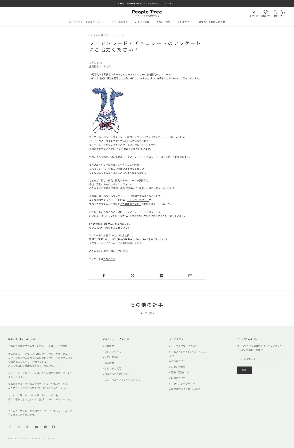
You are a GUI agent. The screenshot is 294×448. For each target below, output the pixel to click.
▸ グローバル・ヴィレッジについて (121, 379)
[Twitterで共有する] (132, 275)
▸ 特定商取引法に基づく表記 (184, 389)
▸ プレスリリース (112, 351)
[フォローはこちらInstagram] (27, 427)
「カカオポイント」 (130, 204)
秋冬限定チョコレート (158, 74)
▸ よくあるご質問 (112, 368)
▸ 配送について (177, 378)
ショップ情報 (142, 21)
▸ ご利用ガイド (177, 361)
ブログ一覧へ (147, 313)
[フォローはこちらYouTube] (36, 427)
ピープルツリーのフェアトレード (87, 21)
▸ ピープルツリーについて (183, 346)
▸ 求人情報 (108, 362)
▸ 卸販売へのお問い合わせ (117, 374)
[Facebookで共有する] (103, 275)
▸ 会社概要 (108, 346)
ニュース (120, 35)
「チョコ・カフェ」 (138, 200)
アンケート (169, 156)
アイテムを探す (119, 21)
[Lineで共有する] (161, 275)
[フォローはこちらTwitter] (18, 427)
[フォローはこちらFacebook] (10, 427)
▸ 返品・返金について (181, 372)
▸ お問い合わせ (177, 366)
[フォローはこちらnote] (54, 427)
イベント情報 (163, 21)
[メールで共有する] (190, 275)
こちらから (109, 259)
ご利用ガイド (184, 21)
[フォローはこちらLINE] (45, 427)
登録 (244, 370)
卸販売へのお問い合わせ (212, 21)
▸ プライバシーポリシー (182, 383)
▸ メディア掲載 (111, 357)
